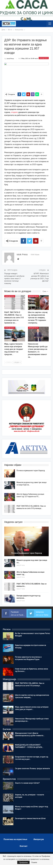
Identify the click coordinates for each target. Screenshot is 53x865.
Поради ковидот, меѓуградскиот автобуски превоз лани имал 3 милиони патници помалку (14, 278)
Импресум (39, 839)
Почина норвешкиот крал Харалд (31, 471)
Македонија (43, 58)
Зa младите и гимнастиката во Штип (30, 818)
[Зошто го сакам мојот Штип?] (8, 786)
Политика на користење (15, 839)
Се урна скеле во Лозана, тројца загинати (32, 768)
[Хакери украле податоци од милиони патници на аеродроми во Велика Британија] (9, 599)
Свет (26, 550)
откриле (14, 112)
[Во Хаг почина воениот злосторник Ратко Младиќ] (8, 636)
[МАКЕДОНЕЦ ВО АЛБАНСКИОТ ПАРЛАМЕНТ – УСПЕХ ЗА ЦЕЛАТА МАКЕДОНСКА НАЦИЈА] (8, 748)
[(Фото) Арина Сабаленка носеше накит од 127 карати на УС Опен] (9, 497)
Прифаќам (23, 862)
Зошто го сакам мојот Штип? (27, 783)
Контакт (23, 846)
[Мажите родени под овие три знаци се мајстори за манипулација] (9, 485)
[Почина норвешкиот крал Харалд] (9, 473)
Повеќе (34, 862)
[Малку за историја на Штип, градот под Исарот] (8, 809)
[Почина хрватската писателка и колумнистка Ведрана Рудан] (8, 660)
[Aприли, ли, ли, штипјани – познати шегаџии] (8, 798)
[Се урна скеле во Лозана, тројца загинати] (8, 771)
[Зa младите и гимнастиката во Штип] (8, 821)
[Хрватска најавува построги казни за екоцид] (8, 648)
